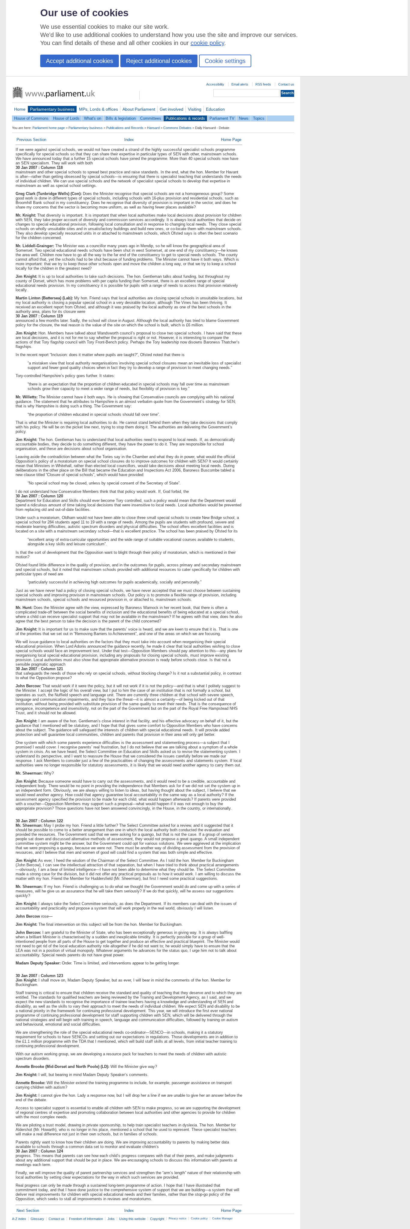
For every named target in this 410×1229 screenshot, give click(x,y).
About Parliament (138, 109)
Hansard (153, 128)
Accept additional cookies (79, 61)
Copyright (157, 1219)
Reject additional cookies (159, 61)
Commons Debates (177, 128)
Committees (150, 118)
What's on (92, 118)
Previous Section (31, 139)
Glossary (37, 1219)
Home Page (231, 139)
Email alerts (239, 84)
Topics (258, 118)
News (244, 118)
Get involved (171, 109)
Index (129, 139)
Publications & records (185, 118)
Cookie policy (199, 1218)
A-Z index (19, 1219)
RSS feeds (263, 84)
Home (20, 109)
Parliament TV (222, 118)
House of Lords (66, 118)
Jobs (111, 1219)
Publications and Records (124, 128)
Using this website (132, 1219)
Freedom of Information (86, 1219)
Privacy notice (177, 1218)
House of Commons (31, 118)
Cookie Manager (222, 1218)
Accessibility (215, 84)
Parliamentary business (52, 109)
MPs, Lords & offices (98, 109)
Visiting (194, 109)
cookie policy (207, 43)
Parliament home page (48, 128)
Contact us (286, 84)
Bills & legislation (121, 118)
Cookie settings (225, 61)
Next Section (28, 1210)
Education (215, 109)
